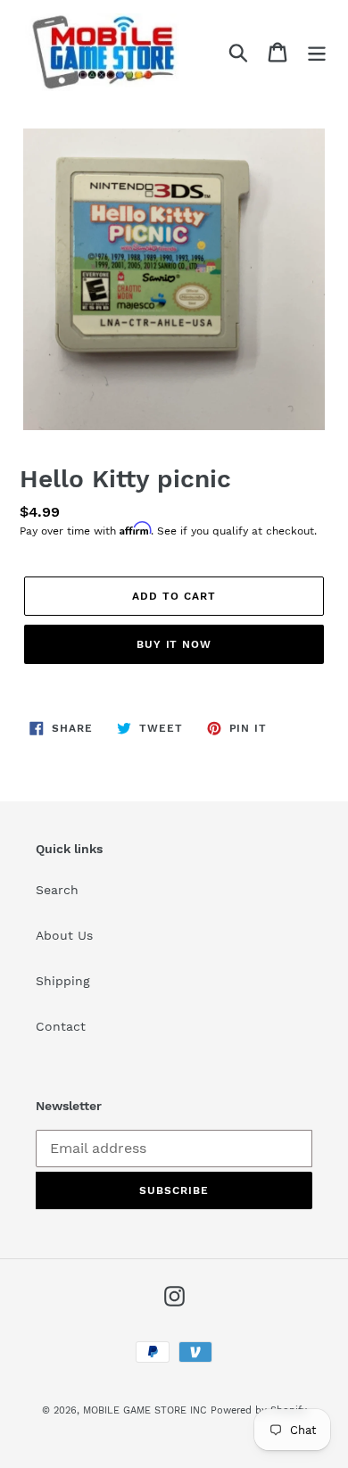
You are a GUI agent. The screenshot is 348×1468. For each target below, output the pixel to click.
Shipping (63, 981)
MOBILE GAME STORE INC (147, 1410)
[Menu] (316, 52)
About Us (64, 935)
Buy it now (174, 644)
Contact (61, 1026)
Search (57, 890)
